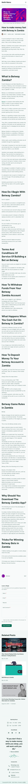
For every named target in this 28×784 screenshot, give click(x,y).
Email (4, 598)
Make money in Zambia (20, 34)
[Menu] (25, 2)
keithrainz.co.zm (15, 777)
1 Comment (13, 703)
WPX (24, 782)
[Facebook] (8, 733)
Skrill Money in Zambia (8, 677)
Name (4, 593)
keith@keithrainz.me (15, 769)
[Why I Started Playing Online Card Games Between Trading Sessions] (14, 645)
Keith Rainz (6, 2)
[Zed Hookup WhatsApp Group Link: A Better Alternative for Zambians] (14, 690)
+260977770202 (15, 767)
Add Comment (6, 607)
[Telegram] (15, 733)
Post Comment (6, 625)
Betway (4, 101)
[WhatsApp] (19, 733)
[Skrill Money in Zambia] (14, 668)
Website (5, 602)
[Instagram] (12, 733)
